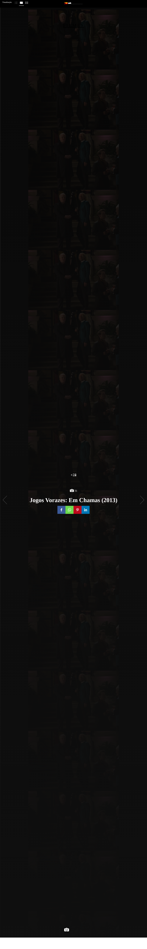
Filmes (73, 25)
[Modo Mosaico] (26, 2)
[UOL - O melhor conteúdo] (68, 4)
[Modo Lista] (16, 2)
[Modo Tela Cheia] (21, 2)
